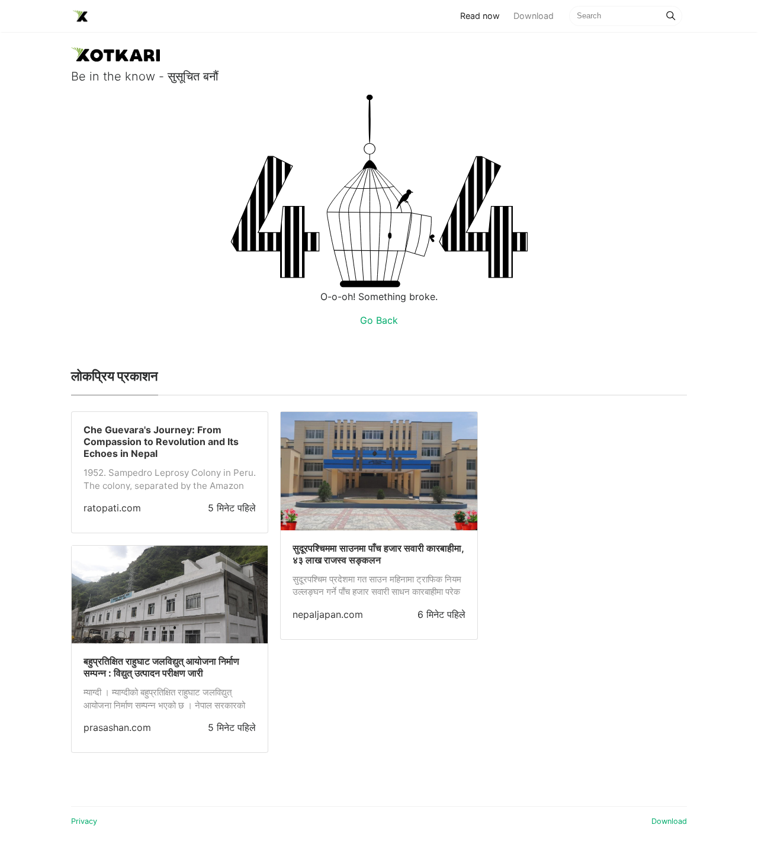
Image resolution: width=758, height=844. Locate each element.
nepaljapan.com (328, 614)
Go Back (379, 320)
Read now (483, 15)
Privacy (84, 821)
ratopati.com (112, 508)
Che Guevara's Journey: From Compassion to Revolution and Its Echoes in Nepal (161, 441)
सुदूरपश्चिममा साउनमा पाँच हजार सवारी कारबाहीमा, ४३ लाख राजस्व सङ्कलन (378, 554)
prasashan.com (117, 727)
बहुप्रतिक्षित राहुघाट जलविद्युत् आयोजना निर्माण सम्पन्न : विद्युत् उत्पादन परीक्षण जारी (161, 667)
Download (533, 16)
